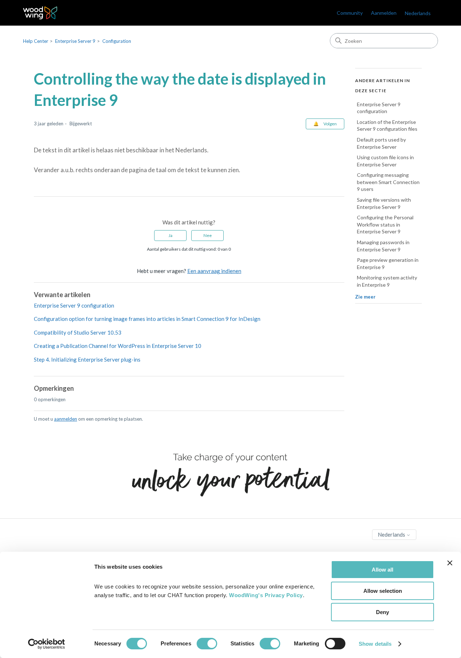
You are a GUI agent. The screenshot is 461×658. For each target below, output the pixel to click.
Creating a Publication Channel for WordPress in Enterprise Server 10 (117, 346)
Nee (207, 235)
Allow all (382, 570)
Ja (171, 235)
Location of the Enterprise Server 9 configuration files (387, 125)
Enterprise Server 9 (75, 41)
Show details (375, 644)
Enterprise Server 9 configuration (74, 305)
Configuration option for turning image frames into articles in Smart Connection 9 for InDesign (147, 318)
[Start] (40, 12)
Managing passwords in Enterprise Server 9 (383, 246)
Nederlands (392, 534)
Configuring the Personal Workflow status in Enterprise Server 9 (385, 225)
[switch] (207, 643)
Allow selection (382, 591)
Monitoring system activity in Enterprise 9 (387, 281)
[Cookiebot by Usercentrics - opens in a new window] (46, 644)
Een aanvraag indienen (214, 271)
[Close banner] (449, 562)
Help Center (35, 41)
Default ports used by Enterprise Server (381, 143)
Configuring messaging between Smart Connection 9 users (388, 182)
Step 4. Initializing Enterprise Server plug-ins (87, 359)
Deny (382, 612)
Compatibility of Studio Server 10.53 (77, 332)
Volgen (330, 123)
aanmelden (65, 419)
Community (350, 13)
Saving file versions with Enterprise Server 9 (384, 203)
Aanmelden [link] (384, 13)
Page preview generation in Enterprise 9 (388, 263)
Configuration (116, 41)
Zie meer (365, 297)
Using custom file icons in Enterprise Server (385, 161)
